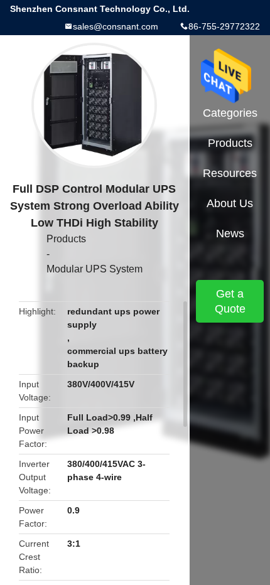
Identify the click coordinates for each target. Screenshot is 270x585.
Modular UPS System (94, 269)
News (230, 233)
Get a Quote (230, 301)
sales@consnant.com (115, 26)
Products (66, 238)
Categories (230, 113)
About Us (230, 203)
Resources (230, 173)
